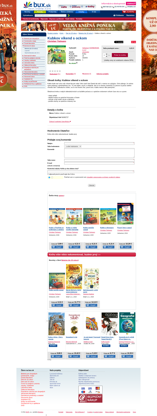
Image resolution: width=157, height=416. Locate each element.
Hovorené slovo (29, 76)
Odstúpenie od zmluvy (86, 377)
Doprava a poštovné (56, 19)
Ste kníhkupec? (80, 412)
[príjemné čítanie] (57, 71)
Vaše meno (51, 160)
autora (61, 195)
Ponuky (40, 12)
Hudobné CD (28, 79)
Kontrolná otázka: (53, 169)
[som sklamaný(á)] (50, 71)
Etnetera (40, 412)
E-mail (49, 163)
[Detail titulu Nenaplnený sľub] (74, 325)
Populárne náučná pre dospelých (33, 391)
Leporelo (27, 50)
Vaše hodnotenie (53, 146)
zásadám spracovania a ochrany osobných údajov (103, 177)
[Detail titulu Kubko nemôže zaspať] (91, 216)
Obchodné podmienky (123, 412)
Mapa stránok (109, 412)
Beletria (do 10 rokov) (86, 33)
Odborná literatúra (30, 65)
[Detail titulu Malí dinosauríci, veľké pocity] (91, 278)
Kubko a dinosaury (107, 228)
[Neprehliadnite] (118, 5)
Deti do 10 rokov (71, 33)
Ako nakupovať (83, 379)
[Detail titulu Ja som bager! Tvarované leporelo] (92, 324)
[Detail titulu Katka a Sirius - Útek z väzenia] (56, 324)
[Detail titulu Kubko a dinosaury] (108, 216)
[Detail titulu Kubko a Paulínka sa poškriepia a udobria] (57, 216)
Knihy (62, 33)
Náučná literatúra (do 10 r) (32, 53)
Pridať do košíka (120, 55)
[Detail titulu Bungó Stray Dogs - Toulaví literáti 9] (109, 324)
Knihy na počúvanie (30, 81)
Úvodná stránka (52, 33)
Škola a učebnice (67, 12)
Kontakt (61, 412)
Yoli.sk (52, 379)
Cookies (90, 412)
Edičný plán (82, 374)
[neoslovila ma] (52, 71)
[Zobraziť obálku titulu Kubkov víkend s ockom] (56, 54)
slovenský (85, 52)
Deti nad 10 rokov (30, 56)
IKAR (27, 412)
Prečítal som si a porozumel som (92, 177)
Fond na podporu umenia (32, 58)
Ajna (51, 387)
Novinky (27, 12)
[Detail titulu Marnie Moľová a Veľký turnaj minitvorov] (74, 276)
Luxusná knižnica (56, 374)
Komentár (50, 149)
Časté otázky (69, 19)
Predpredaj (52, 12)
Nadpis (49, 143)
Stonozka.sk (54, 376)
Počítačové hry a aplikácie (32, 84)
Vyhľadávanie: (28, 15)
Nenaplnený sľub (71, 337)
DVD (25, 86)
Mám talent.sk (55, 385)
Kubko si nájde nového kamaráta (72, 228)
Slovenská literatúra (30, 72)
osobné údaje (98, 412)
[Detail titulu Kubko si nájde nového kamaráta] (74, 216)
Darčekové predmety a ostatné (34, 74)
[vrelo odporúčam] (60, 71)
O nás (94, 12)
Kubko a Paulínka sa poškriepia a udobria (56, 228)
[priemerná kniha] (55, 71)
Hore (134, 412)
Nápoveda (44, 19)
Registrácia (130, 15)
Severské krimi (55, 383)
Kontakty (79, 19)
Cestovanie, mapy (30, 41)
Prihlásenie (120, 15)
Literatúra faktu (29, 63)
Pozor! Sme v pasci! (124, 228)
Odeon (52, 377)
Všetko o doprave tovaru (87, 376)
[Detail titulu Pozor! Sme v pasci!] (125, 214)
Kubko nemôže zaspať (56, 290)
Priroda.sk (53, 382)
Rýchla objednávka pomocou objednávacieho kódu (89, 382)
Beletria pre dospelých (31, 38)
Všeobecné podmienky (31, 19)
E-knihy (81, 12)
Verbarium (85, 48)
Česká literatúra (29, 43)
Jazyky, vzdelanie (30, 60)
